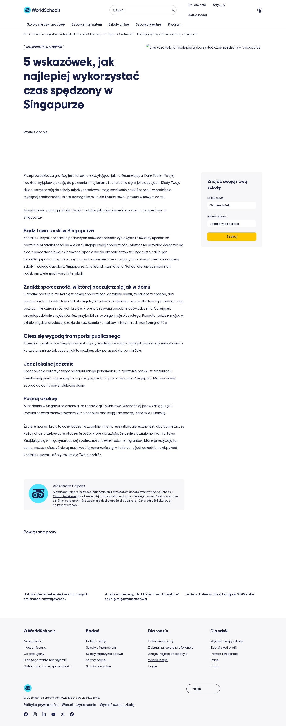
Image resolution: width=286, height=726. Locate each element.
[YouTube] (53, 714)
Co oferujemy (34, 654)
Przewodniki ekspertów (44, 34)
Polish (196, 688)
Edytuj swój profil (224, 647)
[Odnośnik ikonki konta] (259, 10)
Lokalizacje (96, 34)
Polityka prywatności (41, 705)
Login (152, 666)
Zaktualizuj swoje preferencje (171, 647)
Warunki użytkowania (79, 705)
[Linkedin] (44, 714)
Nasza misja (33, 641)
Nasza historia (35, 647)
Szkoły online (118, 24)
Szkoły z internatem (87, 24)
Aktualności (197, 15)
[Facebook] (26, 714)
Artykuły (219, 5)
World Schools (162, 491)
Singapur (111, 34)
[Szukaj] (173, 10)
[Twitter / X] (63, 714)
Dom (26, 34)
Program (174, 24)
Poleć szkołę (96, 641)
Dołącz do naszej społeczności (48, 666)
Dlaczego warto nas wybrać (45, 660)
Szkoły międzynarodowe (46, 24)
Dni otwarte (197, 5)
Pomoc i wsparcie (224, 654)
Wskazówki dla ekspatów (74, 34)
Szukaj (232, 236)
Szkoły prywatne (148, 24)
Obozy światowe (64, 496)
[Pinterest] (72, 714)
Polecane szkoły (160, 641)
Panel (215, 660)
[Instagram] (35, 714)
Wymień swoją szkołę (227, 641)
